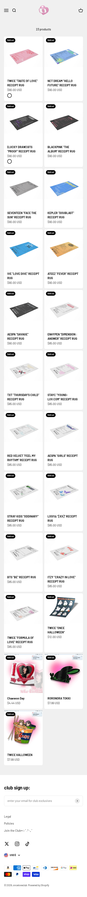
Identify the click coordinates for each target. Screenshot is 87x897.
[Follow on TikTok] (27, 844)
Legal (7, 816)
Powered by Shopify (38, 885)
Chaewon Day (15, 698)
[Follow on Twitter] (7, 844)
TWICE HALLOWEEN (19, 755)
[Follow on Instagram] (17, 844)
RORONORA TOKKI (59, 698)
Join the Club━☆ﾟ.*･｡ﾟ (18, 830)
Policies (9, 823)
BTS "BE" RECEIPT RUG (21, 577)
